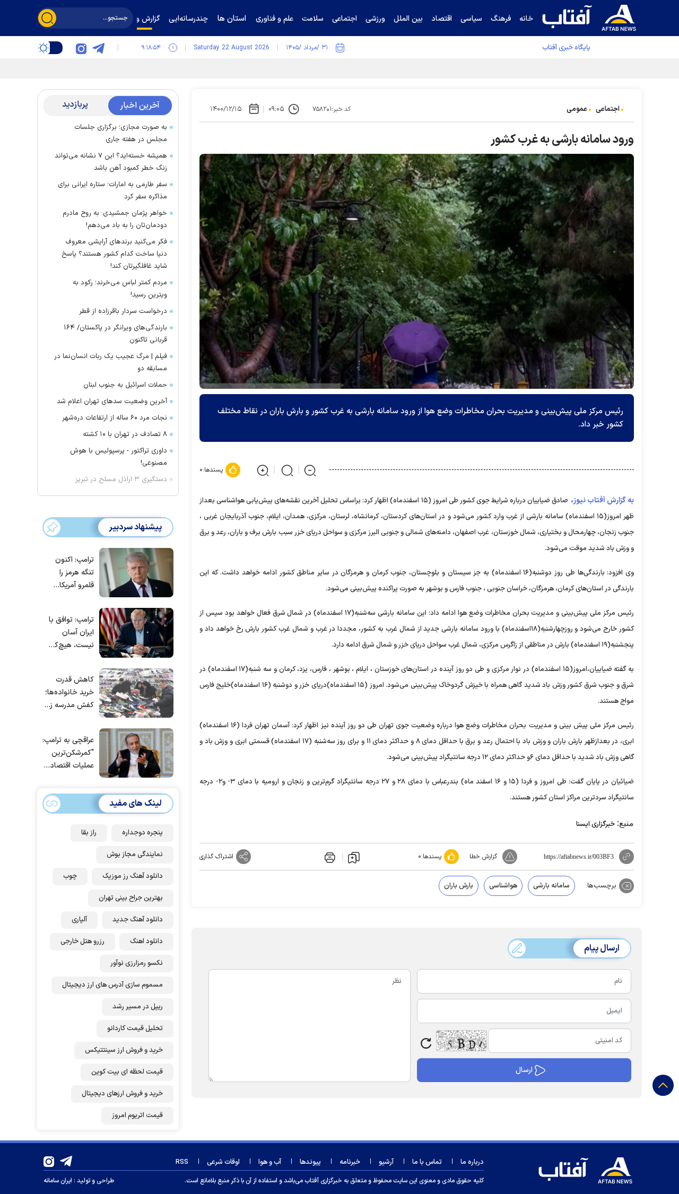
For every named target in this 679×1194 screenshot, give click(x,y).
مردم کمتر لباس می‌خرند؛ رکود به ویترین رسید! (120, 288)
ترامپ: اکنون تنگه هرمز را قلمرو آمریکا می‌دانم (74, 573)
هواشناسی (503, 886)
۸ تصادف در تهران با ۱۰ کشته (125, 434)
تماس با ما (427, 1162)
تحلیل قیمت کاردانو (135, 1028)
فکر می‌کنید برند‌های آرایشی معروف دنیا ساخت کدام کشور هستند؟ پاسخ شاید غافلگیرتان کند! (114, 254)
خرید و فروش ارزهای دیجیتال (122, 1093)
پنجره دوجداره (142, 832)
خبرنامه (350, 1162)
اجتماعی (608, 109)
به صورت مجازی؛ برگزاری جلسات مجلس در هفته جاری (120, 133)
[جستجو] (47, 18)
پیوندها (310, 1162)
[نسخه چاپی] (329, 856)
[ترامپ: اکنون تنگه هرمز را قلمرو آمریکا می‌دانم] (133, 572)
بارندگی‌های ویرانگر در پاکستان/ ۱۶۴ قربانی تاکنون (115, 334)
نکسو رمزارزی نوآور (136, 963)
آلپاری (79, 919)
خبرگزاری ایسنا (595, 824)
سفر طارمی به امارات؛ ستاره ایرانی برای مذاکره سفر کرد (112, 190)
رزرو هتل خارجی (82, 941)
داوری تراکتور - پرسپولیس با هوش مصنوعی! (118, 457)
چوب (70, 876)
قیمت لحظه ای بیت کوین (127, 1072)
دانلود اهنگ (146, 941)
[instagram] (81, 47)
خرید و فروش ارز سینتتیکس (124, 1050)
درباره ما (472, 1162)
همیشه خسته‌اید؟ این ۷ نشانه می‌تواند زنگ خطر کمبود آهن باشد (111, 162)
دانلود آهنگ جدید (137, 919)
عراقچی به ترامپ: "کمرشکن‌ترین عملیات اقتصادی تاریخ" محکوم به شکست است (68, 753)
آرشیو (386, 1162)
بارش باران (458, 886)
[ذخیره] (353, 857)
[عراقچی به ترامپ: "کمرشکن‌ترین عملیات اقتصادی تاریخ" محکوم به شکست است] (133, 752)
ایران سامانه (57, 1181)
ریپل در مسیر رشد (137, 1006)
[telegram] (98, 48)
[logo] (591, 16)
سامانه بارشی (551, 886)
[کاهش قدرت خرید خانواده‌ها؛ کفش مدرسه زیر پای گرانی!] (133, 692)
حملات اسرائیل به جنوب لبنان (125, 385)
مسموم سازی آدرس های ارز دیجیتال (112, 985)
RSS (182, 1162)
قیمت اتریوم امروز (137, 1115)
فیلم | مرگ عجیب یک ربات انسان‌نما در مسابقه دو (110, 362)
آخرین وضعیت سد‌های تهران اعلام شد (112, 401)
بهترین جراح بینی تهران (131, 898)
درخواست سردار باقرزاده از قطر (123, 311)
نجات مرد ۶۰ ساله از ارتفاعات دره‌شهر (114, 418)
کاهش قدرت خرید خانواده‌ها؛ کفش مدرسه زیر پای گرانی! (69, 693)
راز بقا (89, 832)
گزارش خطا (483, 856)
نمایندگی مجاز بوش (135, 854)
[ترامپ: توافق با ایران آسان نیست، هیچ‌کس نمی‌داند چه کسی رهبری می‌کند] (133, 632)
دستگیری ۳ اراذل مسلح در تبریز (121, 479)
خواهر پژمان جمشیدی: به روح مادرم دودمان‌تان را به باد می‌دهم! (115, 219)
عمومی (577, 109)
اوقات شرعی (223, 1162)
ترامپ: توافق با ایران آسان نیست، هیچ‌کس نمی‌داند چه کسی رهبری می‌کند (69, 633)
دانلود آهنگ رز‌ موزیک (132, 876)
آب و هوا (269, 1162)
